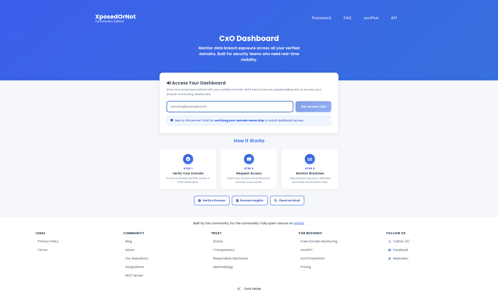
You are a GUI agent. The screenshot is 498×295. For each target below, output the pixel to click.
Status (232, 241)
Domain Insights (251, 200)
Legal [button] (41, 233)
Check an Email (289, 200)
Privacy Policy (48, 241)
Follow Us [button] (395, 233)
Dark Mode (252, 288)
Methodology (223, 267)
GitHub (299, 223)
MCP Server (134, 275)
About (130, 250)
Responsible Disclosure (230, 258)
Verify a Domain (214, 200)
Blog (143, 241)
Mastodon (414, 258)
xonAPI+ (307, 250)
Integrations (134, 267)
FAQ (347, 18)
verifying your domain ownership (239, 120)
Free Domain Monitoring (319, 241)
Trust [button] (216, 233)
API (394, 18)
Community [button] (133, 233)
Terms (42, 250)
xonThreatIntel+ (313, 258)
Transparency (224, 250)
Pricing (306, 267)
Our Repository (136, 258)
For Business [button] (310, 233)
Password (321, 18)
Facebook (414, 249)
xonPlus (372, 18)
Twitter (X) (415, 241)
